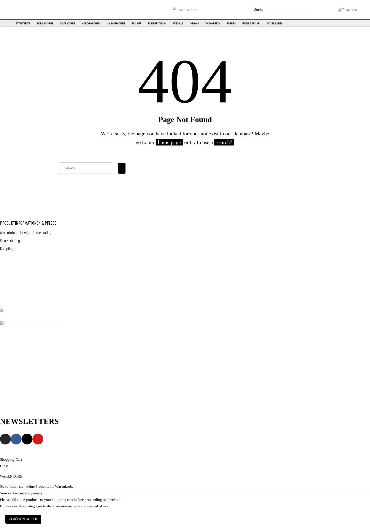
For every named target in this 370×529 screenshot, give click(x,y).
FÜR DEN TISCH (156, 23)
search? (224, 142)
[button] (303, 9)
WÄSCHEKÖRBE (116, 23)
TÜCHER (136, 23)
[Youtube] (37, 9)
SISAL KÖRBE (67, 23)
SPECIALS (177, 23)
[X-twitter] (28, 9)
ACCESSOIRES (274, 23)
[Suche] (121, 168)
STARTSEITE (23, 23)
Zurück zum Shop (23, 519)
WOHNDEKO (212, 23)
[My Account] (321, 9)
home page (169, 142)
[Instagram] (10, 9)
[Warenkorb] (330, 9)
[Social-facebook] (19, 9)
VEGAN (194, 23)
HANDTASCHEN (91, 23)
